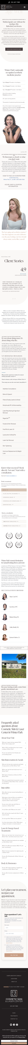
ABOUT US (14, 981)
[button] (14, 185)
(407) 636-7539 (20, 179)
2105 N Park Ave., (14, 177)
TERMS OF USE (14, 1031)
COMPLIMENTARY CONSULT (14, 975)
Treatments (14, 1016)
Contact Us (14, 1019)
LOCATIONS (14, 978)
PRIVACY (23, 1029)
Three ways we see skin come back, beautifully (13, 382)
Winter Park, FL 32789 (9, 179)
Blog (14, 1013)
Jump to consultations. (11, 475)
